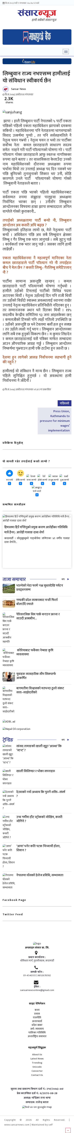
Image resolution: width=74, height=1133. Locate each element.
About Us (37, 1054)
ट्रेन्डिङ (8, 740)
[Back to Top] (68, 1130)
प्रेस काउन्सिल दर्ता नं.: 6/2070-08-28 (37, 1093)
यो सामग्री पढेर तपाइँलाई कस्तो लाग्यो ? (26, 461)
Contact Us (37, 1075)
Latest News (37, 1059)
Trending (37, 1063)
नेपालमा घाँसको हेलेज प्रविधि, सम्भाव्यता (39, 875)
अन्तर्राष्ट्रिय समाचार (37, 1036)
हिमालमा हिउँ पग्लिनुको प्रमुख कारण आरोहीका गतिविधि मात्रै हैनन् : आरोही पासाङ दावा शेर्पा (35, 530)
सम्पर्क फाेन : (37, 972)
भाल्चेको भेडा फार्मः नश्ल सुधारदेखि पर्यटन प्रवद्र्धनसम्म (39, 587)
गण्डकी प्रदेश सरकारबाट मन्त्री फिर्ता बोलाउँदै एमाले (37, 602)
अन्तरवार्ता (37, 1021)
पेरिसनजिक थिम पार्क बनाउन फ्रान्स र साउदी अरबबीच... (38, 616)
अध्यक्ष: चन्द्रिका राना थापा (37, 1098)
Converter (37, 1071)
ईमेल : (37, 986)
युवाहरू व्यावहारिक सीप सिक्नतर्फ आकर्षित (36, 676)
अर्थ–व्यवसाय (37, 1028)
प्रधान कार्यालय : (37, 957)
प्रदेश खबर (37, 1025)
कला (37, 1010)
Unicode (37, 1067)
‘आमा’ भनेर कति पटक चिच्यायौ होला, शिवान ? (38, 848)
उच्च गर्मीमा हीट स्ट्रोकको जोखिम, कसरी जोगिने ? (39, 819)
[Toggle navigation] (66, 51)
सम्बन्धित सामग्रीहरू (14, 504)
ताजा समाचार (14, 579)
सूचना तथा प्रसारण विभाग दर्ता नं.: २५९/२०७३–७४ (37, 1089)
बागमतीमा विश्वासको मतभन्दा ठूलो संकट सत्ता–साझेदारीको (40, 690)
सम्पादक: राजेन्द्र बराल (37, 1102)
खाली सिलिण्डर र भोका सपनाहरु (35, 771)
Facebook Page (14, 900)
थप (63, 579)
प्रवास (37, 1013)
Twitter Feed (13, 914)
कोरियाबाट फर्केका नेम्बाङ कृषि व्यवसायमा (34, 652)
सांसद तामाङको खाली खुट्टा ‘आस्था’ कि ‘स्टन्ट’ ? (39, 748)
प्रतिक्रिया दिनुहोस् (13, 443)
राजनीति (37, 1017)
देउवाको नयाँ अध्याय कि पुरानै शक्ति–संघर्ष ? (40, 794)
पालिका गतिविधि (37, 1032)
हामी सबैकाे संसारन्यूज (44, 20)
